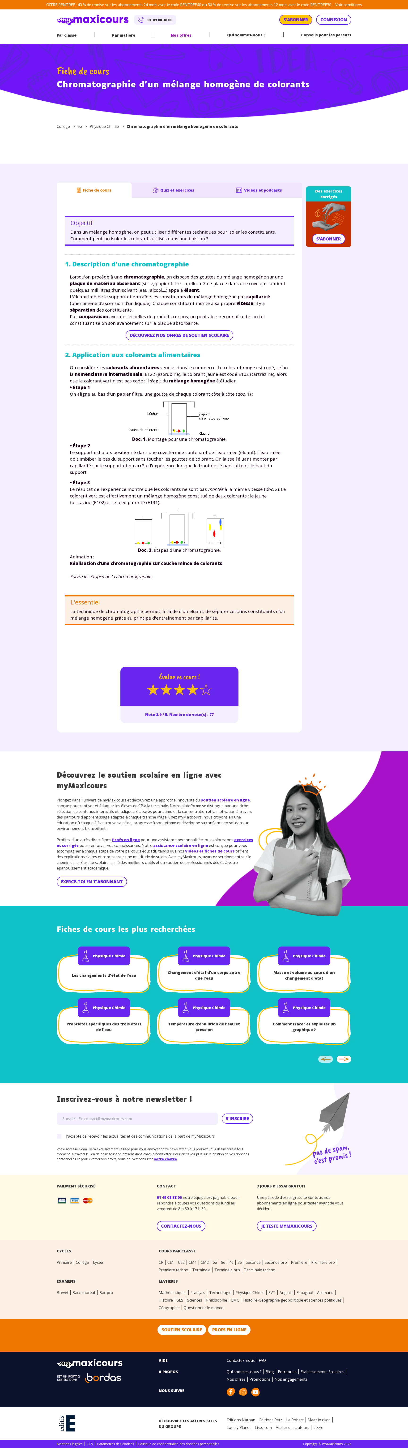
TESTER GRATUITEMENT (238, 766)
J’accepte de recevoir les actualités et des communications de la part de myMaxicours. (205, 807)
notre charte (196, 794)
